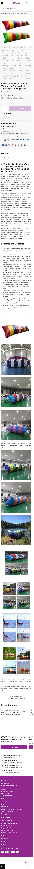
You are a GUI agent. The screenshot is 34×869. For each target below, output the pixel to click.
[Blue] (9, 99)
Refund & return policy (8, 830)
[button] (7, 108)
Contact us (4, 806)
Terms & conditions (7, 811)
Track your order (6, 821)
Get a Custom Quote (21, 133)
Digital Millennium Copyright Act (11, 809)
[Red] (21, 99)
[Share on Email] (15, 145)
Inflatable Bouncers (10, 13)
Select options (14, 747)
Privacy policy (5, 814)
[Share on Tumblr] (21, 145)
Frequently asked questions (9, 823)
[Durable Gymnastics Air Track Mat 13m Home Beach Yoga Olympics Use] (14, 722)
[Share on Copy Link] (24, 145)
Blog (2, 804)
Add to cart (20, 108)
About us (4, 802)
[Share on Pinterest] (12, 145)
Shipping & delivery (7, 828)
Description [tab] (5, 153)
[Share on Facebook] (6, 145)
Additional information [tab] (8, 158)
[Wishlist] (24, 711)
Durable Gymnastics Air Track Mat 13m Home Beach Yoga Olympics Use (13, 739)
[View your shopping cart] (30, 3)
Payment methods (6, 825)
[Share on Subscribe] (18, 145)
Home (2, 13)
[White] (4, 99)
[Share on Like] (2, 145)
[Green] (15, 99)
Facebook (4, 842)
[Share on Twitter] (9, 145)
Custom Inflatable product (9, 833)
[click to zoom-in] (16, 30)
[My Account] (26, 3)
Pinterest (4, 844)
